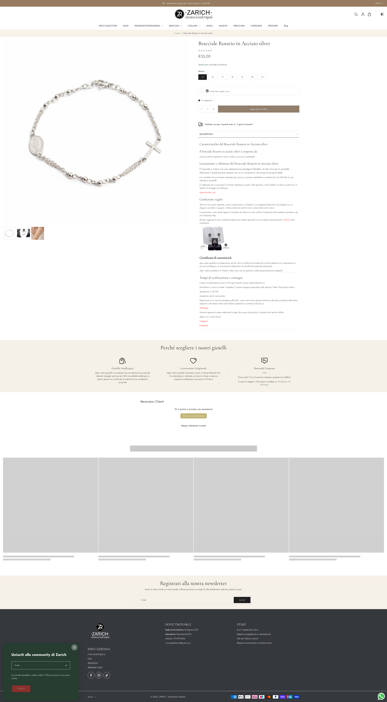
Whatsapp (204, 307)
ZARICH (162, 696)
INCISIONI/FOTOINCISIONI (147, 25)
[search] (356, 14)
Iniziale (177, 33)
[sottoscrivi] (66, 665)
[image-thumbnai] (9, 233)
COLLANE (192, 25)
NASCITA (223, 25)
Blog (286, 25)
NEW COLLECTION (108, 25)
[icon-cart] (369, 14)
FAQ (264, 372)
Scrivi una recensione (193, 416)
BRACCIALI (174, 25)
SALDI (125, 25)
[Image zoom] (96, 133)
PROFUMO (273, 25)
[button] (258, 109)
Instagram (204, 321)
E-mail (17, 665)
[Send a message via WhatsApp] (381, 696)
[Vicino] (74, 647)
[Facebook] (91, 675)
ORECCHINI (239, 25)
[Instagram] (99, 675)
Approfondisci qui (208, 192)
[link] (21, 688)
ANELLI (209, 25)
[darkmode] (380, 14)
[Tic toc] (106, 675)
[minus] (201, 109)
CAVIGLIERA (256, 25)
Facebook (204, 325)
